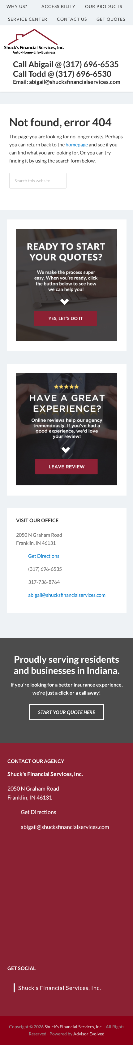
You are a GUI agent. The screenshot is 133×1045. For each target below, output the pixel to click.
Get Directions (43, 556)
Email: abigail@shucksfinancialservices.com (66, 81)
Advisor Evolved (89, 1033)
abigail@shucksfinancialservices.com (66, 595)
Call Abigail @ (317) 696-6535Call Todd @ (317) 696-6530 (66, 69)
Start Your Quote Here (66, 712)
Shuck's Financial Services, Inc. (59, 987)
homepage (77, 144)
